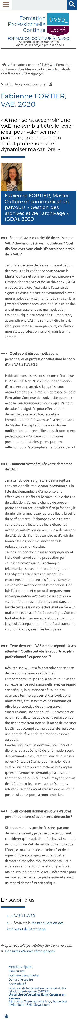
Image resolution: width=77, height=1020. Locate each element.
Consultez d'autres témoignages (30, 951)
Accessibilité (17, 984)
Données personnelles (24, 975)
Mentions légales (20, 967)
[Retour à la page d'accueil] (38, 24)
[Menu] (6, 5)
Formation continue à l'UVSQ (31, 65)
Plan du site (17, 971)
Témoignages (34, 74)
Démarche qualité (21, 979)
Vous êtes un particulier (34, 69)
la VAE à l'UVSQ (23, 916)
